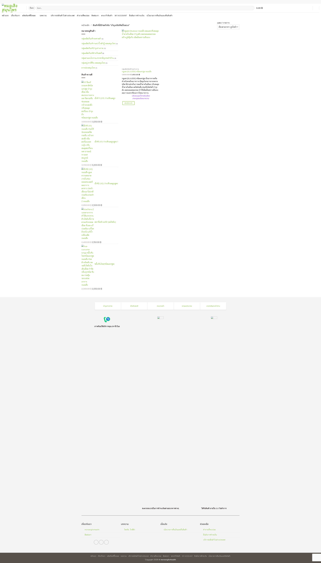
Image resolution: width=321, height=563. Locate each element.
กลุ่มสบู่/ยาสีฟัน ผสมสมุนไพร (93, 63)
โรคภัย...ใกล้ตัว (129, 529)
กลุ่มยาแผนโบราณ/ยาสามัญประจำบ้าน (98, 58)
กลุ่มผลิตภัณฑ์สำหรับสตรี (92, 53)
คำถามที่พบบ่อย (83, 16)
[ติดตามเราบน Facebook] (313, 2)
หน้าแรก (5, 16)
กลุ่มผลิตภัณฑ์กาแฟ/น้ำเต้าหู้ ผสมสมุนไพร (98, 43)
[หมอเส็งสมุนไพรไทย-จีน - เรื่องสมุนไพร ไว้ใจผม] (12, 8)
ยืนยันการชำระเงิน (136, 16)
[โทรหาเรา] (315, 2)
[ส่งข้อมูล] (252, 8)
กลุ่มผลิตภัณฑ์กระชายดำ (91, 38)
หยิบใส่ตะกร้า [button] (128, 103)
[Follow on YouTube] (318, 2)
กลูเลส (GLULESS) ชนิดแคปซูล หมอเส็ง (136, 71)
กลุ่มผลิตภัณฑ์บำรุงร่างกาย (92, 48)
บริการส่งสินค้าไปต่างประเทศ (62, 16)
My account (121, 16)
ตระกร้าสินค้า (106, 16)
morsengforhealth (92, 529)
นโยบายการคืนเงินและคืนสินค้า (160, 16)
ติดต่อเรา (95, 16)
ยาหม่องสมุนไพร (88, 67)
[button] (261, 8)
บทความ (43, 16)
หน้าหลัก (85, 25)
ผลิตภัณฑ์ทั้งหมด (28, 16)
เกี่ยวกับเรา (15, 16)
